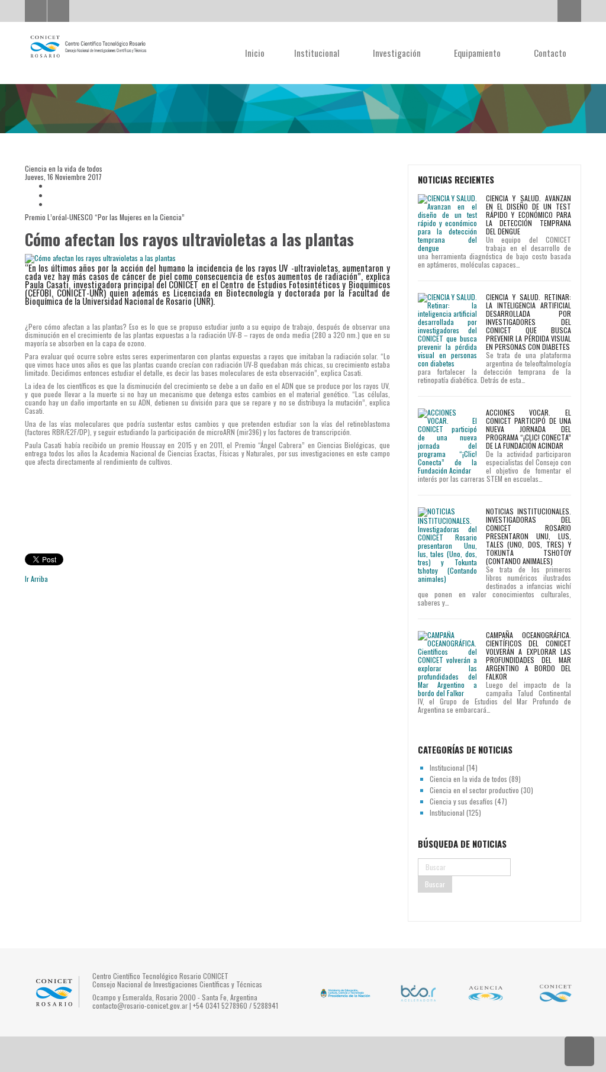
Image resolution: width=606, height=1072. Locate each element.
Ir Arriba (36, 579)
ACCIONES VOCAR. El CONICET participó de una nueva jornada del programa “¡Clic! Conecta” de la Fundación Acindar (528, 428)
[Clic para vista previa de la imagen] (207, 258)
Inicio (255, 52)
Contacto (550, 52)
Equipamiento (478, 52)
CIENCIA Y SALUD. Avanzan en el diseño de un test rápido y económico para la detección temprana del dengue (528, 214)
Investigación (398, 52)
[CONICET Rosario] (88, 47)
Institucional (318, 52)
